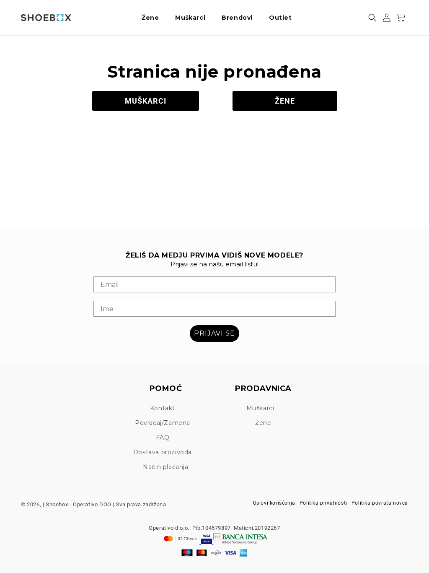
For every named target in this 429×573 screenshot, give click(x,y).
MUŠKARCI (145, 100)
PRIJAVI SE (214, 333)
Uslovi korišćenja (274, 503)
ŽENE (285, 100)
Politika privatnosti (323, 503)
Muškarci (260, 408)
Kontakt (162, 408)
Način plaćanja (165, 467)
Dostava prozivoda (162, 452)
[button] (153, 17)
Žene (263, 423)
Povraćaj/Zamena (162, 423)
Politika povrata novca (379, 503)
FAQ (163, 437)
